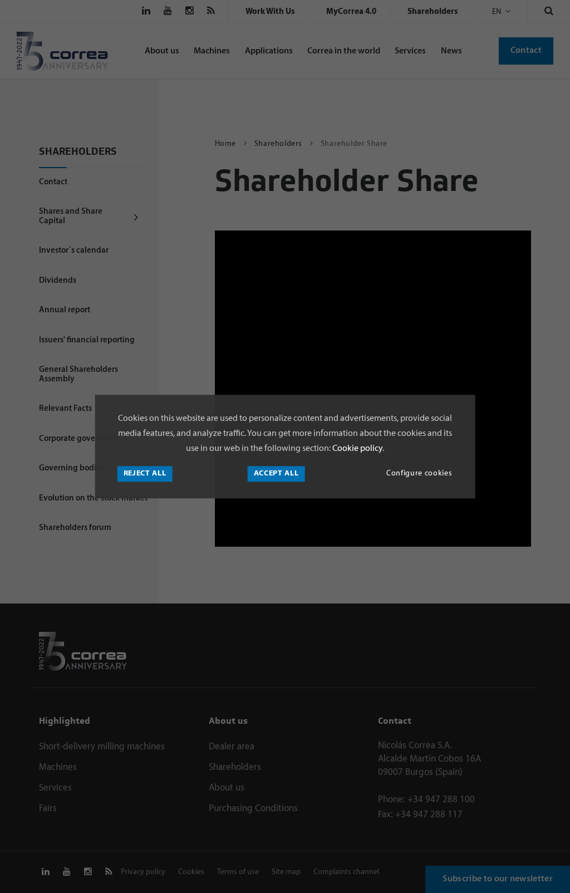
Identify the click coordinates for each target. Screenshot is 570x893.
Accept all (276, 473)
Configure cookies (419, 473)
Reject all (145, 473)
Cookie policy (356, 449)
